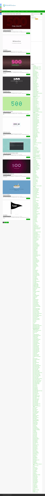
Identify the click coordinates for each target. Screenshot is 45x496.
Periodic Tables (35, 426)
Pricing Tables (35, 431)
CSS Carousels (35, 174)
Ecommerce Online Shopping (36, 287)
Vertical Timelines (35, 480)
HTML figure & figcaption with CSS (37, 315)
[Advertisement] (29, 5)
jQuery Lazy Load (35, 386)
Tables (34, 466)
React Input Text (35, 435)
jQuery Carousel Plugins (36, 364)
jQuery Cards (34, 363)
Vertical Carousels (35, 477)
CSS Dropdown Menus (36, 190)
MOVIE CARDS (35, 418)
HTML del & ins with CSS (36, 312)
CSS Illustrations (35, 215)
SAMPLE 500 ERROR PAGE (8, 29)
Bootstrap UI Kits (35, 133)
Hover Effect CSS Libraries (36, 305)
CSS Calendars (35, 172)
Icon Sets (34, 322)
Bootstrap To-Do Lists (35, 131)
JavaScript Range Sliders (36, 349)
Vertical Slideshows (35, 479)
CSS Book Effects (35, 162)
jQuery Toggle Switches (36, 411)
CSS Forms (34, 198)
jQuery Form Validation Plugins (37, 375)
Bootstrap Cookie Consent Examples (37, 93)
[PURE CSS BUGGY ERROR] (16, 103)
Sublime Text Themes (35, 465)
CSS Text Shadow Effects (36, 274)
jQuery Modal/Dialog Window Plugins (37, 390)
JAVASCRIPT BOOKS (35, 336)
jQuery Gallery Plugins (35, 377)
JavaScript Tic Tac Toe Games (36, 356)
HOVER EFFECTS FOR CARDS (36, 306)
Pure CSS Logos (35, 433)
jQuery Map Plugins (35, 387)
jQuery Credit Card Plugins (36, 371)
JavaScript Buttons (35, 337)
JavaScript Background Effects (37, 335)
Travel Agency (34, 470)
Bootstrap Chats (35, 90)
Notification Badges (35, 422)
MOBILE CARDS (35, 416)
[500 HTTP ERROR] (16, 187)
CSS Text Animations (35, 270)
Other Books (34, 425)
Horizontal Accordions (35, 299)
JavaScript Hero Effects (36, 340)
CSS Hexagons (35, 210)
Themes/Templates (32, 11)
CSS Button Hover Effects (36, 168)
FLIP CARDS (34, 292)
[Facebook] (1, 4)
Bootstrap (22, 11)
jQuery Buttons (35, 361)
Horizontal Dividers (35, 301)
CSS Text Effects (35, 271)
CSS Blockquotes (35, 161)
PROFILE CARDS (35, 432)
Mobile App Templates (36, 415)
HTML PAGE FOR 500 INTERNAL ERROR (10, 153)
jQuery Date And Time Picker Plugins (37, 372)
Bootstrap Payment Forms (36, 114)
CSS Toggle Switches (35, 279)
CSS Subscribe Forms (35, 266)
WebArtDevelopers (14, 51)
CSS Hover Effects (35, 214)
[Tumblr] (1, 12)
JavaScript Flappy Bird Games (36, 339)
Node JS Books (35, 421)
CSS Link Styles (35, 220)
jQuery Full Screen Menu (36, 376)
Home (4, 11)
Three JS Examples (35, 468)
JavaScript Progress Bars (36, 348)
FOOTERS (34, 293)
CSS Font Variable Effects (36, 197)
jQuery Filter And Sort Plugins (36, 374)
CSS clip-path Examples (36, 177)
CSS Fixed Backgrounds (36, 192)
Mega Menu (34, 414)
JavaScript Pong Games (36, 347)
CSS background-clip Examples (37, 158)
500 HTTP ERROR (6, 194)
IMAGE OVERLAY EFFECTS (36, 326)
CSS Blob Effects (35, 160)
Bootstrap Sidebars (35, 123)
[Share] (1, 14)
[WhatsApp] (1, 7)
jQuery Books (34, 360)
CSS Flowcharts (35, 196)
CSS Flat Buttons (35, 193)
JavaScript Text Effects (36, 355)
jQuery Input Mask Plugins (36, 383)
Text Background (35, 467)
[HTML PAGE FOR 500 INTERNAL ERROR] (16, 145)
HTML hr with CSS (35, 317)
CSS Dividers (34, 187)
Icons (33, 323)
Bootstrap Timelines (35, 130)
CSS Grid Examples (35, 206)
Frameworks (34, 294)
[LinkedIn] (1, 10)
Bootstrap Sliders (35, 124)
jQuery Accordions (35, 358)
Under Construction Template (36, 474)
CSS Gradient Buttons (35, 204)
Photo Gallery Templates (36, 428)
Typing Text (34, 472)
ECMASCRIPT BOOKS (35, 285)
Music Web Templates (36, 419)
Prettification (34, 430)
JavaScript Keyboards (35, 342)
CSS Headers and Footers (36, 208)
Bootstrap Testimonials (36, 128)
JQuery (10, 11)
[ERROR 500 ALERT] (16, 124)
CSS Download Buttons (36, 189)
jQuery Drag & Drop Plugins (36, 373)
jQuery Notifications (35, 392)
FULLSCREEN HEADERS (36, 295)
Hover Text (34, 307)
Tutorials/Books (38, 11)
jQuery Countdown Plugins (36, 370)
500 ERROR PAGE (6, 91)
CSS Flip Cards (35, 195)
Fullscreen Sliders (35, 296)
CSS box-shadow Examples (36, 165)
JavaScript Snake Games (36, 350)
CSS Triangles (34, 282)
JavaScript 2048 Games (36, 334)
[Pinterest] (1, 8)
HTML (18, 11)
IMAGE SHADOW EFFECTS (36, 327)
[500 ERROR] (16, 42)
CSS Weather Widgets (35, 284)
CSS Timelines (35, 277)
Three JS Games (35, 469)
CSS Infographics (35, 217)
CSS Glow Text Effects (36, 203)
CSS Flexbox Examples (36, 194)
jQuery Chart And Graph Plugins (37, 365)
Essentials (34, 290)
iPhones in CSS (35, 332)
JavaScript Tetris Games (36, 354)
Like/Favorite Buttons (35, 412)
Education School (35, 288)
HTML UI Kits (34, 320)
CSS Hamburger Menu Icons (36, 207)
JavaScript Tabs (35, 353)
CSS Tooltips (34, 280)
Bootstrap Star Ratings (36, 125)
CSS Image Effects (35, 216)
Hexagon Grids (35, 297)
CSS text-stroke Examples (36, 275)
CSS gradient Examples (36, 205)
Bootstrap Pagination (35, 113)
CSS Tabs (34, 269)
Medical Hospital (35, 413)
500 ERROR (5, 50)
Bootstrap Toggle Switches (36, 132)
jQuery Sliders (34, 408)
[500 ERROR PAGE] (16, 83)
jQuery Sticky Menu (35, 409)
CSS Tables (34, 268)
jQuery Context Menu (35, 369)
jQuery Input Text (35, 384)
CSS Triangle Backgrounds (36, 281)
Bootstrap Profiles (35, 116)
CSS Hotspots (35, 212)
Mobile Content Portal (35, 417)
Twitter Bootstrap (35, 471)
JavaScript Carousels (35, 338)
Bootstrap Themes (35, 129)
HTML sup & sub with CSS (36, 319)
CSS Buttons (34, 170)
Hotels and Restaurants (36, 304)
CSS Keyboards (35, 219)
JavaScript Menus (35, 344)
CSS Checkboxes (35, 175)
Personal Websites (35, 427)
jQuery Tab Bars (35, 410)
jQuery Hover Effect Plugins (36, 379)
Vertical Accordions (35, 476)
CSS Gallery (34, 201)
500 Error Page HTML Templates (7, 51)
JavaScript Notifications (36, 346)
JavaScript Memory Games (36, 343)
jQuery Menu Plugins (35, 389)
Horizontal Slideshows (36, 302)
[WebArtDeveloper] (9, 6)
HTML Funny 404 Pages (36, 316)
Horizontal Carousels (35, 300)
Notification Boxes (35, 423)
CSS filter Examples (35, 191)
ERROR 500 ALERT (6, 132)
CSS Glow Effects (35, 202)
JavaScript (14, 11)
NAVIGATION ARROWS (36, 420)
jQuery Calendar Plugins (36, 362)
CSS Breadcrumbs (35, 166)
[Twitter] (1, 5)
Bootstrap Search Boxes (36, 120)
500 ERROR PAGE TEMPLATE (8, 174)
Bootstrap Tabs (35, 127)
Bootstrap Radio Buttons (36, 119)
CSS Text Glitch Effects (36, 273)
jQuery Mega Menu (35, 388)
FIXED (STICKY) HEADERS (36, 291)
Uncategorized (35, 473)
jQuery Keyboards (35, 385)
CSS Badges (34, 159)
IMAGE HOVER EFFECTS (36, 324)
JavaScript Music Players (36, 345)
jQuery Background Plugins (36, 359)
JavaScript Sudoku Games (36, 351)
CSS (6, 11)
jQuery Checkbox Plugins (36, 366)
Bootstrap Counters (35, 94)
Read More (28, 33)
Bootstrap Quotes (35, 118)
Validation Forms (35, 475)
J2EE (33, 333)
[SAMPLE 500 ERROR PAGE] (16, 22)
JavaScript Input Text (35, 341)
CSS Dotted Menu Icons (36, 188)
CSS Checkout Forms (35, 176)
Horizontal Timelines (35, 303)
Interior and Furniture (35, 331)
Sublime (27, 11)
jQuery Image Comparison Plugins (37, 380)
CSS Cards (34, 173)
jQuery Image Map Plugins (36, 382)
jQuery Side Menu (35, 407)
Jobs (33, 357)
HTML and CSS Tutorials (36, 311)
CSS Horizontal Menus (36, 211)
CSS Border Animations (36, 163)
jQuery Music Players (35, 391)
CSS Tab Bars (34, 267)
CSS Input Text (35, 218)
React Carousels (35, 434)
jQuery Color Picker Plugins (36, 367)
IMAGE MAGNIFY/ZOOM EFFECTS (37, 325)
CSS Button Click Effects (36, 167)
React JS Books (35, 436)
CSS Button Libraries (35, 169)
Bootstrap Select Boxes (36, 121)
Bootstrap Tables (35, 126)
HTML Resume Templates (36, 318)
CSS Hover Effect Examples (36, 213)
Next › (7, 222)
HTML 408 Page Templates (36, 309)
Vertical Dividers (35, 478)
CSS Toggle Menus (35, 278)
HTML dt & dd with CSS (36, 314)
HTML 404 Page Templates (36, 308)
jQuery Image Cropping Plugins (37, 381)
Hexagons (34, 298)
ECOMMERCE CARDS (35, 286)
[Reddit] (1, 11)
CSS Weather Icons (35, 283)
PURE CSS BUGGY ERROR (8, 111)
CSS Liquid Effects (35, 221)
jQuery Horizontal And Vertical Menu (37, 378)
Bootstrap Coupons (35, 95)
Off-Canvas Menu (35, 424)
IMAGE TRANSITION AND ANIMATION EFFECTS (36, 329)
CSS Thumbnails (35, 276)
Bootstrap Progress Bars (36, 117)
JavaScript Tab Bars (35, 352)
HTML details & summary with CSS (37, 313)
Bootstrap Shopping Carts (36, 122)
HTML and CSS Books (35, 310)
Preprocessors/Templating (36, 429)
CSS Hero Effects (35, 209)
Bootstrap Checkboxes (36, 91)
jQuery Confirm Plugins (36, 368)
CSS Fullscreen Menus (36, 200)
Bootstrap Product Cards (36, 115)
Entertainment (34, 289)
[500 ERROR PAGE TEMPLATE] (16, 166)
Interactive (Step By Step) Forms (37, 330)
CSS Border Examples (35, 164)
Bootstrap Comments (35, 92)
